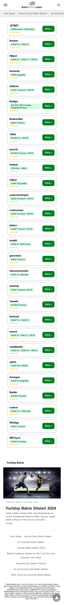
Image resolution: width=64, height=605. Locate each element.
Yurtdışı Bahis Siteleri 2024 (22, 502)
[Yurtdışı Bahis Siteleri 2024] (32, 482)
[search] (59, 5)
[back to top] (57, 598)
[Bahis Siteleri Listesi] (32, 5)
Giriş (48, 28)
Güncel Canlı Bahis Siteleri (33, 13)
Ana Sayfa (9, 13)
